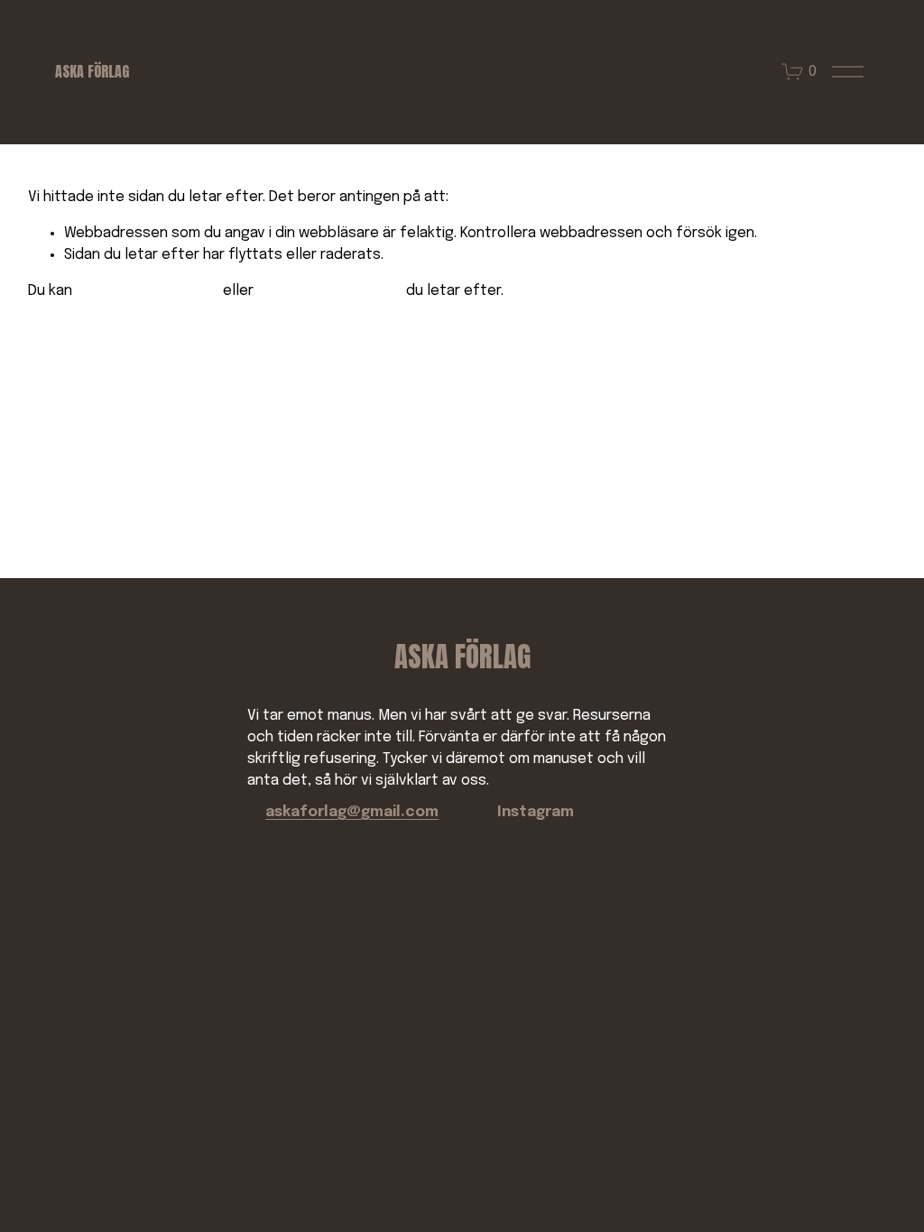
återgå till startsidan (147, 291)
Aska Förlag (92, 71)
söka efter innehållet (329, 291)
